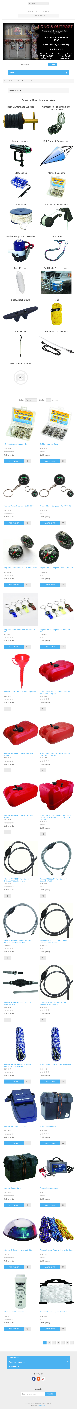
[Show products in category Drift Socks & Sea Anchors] (56, 155)
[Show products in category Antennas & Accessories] (56, 345)
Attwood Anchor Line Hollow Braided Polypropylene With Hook (17, 1065)
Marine (13, 81)
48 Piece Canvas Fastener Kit (15, 444)
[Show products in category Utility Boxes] (20, 187)
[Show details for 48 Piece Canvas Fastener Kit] (20, 423)
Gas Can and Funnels (20, 363)
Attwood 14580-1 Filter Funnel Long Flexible (20, 691)
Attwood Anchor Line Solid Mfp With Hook (55, 1064)
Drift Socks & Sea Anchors (56, 141)
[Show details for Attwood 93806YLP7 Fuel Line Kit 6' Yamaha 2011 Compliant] (56, 982)
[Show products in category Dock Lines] (56, 250)
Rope (56, 300)
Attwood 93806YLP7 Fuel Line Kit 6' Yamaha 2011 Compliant (53, 1004)
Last (72, 1342)
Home (6, 81)
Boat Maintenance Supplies (20, 107)
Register (31, 11)
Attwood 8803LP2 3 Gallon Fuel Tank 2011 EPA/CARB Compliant (55, 692)
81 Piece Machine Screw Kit (50, 444)
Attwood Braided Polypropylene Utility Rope (56, 1250)
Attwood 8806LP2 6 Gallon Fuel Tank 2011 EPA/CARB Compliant (55, 754)
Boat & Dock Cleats (20, 300)
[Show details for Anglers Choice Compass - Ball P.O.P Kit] (20, 485)
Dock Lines (56, 236)
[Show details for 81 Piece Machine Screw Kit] (56, 423)
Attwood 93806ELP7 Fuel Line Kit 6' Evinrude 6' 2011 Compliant (17, 880)
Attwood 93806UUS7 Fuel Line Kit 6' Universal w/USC (17, 1004)
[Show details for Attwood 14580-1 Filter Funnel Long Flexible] (20, 671)
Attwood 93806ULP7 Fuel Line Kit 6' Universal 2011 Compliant (53, 942)
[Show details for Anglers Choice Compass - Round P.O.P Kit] (20, 547)
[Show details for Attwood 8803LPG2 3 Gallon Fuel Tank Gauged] (20, 733)
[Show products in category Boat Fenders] (20, 282)
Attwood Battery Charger (49, 1188)
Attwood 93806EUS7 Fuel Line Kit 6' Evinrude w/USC (53, 880)
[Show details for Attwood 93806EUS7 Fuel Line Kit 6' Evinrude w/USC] (56, 858)
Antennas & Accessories (56, 331)
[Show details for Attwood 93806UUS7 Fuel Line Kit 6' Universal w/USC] (20, 982)
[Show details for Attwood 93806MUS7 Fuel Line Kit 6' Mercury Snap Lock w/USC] (20, 920)
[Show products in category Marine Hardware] (20, 155)
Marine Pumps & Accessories (20, 236)
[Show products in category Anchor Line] (20, 219)
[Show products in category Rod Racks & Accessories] (56, 282)
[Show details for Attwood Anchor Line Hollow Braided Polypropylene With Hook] (20, 1044)
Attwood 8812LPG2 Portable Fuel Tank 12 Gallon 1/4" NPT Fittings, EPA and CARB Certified (55, 817)
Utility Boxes (21, 173)
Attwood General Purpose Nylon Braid (54, 1312)
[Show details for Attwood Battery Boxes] (56, 1106)
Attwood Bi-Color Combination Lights (18, 1250)
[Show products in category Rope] (56, 314)
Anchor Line (20, 204)
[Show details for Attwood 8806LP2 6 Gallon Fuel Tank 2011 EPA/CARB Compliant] (56, 733)
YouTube (43, 1379)
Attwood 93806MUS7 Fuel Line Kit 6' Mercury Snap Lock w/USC (17, 942)
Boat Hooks (20, 331)
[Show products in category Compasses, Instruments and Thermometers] (56, 123)
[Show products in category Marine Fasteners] (56, 187)
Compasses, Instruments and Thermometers (56, 108)
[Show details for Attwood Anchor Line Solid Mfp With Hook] (56, 1044)
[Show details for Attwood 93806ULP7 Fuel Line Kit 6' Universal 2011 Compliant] (56, 920)
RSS (38, 1379)
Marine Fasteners (56, 173)
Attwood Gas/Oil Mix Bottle (14, 1312)
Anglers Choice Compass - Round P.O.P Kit (20, 568)
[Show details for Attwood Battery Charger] (56, 1167)
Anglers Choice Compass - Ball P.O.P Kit (19, 506)
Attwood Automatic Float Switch (16, 1126)
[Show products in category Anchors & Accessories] (56, 219)
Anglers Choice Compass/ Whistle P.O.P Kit (19, 631)
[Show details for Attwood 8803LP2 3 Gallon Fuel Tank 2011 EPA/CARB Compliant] (56, 671)
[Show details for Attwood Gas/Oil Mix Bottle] (20, 1291)
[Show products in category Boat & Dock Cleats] (20, 314)
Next (67, 1342)
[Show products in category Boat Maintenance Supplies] (20, 121)
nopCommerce (42, 1405)
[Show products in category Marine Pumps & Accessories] (20, 250)
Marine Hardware (20, 141)
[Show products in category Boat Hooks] (20, 345)
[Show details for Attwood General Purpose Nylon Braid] (56, 1291)
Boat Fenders (20, 268)
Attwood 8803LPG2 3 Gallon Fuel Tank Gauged (18, 754)
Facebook (34, 1379)
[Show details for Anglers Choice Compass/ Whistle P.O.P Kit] (20, 609)
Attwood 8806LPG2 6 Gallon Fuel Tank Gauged (18, 816)
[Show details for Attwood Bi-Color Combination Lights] (20, 1229)
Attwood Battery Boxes (48, 1126)
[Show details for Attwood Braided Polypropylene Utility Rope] (56, 1229)
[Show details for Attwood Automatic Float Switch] (20, 1106)
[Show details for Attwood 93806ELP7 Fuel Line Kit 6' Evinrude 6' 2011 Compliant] (20, 858)
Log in (38, 11)
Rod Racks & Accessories (56, 268)
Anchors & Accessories (56, 204)
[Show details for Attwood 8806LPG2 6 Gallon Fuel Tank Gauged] (20, 794)
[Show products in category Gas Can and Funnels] (20, 377)
